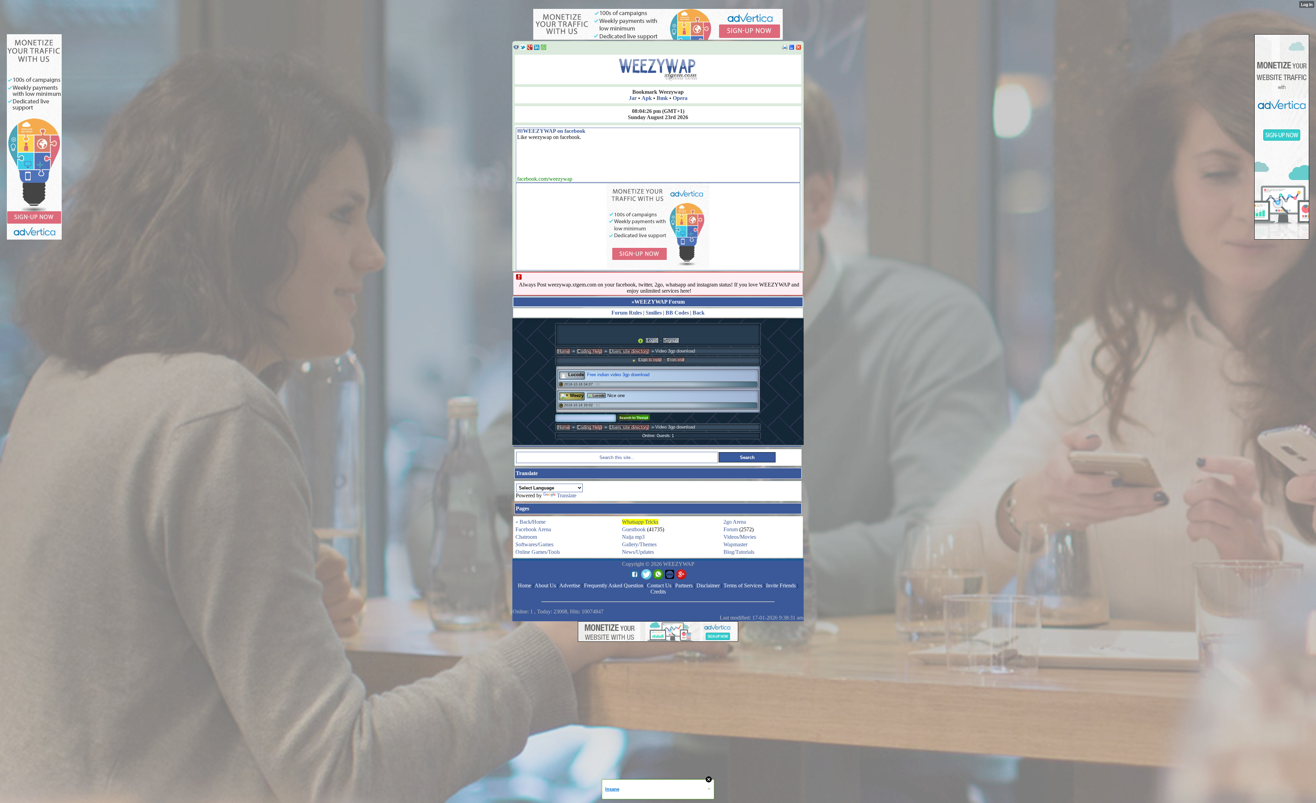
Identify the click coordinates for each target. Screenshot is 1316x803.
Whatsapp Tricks (640, 522)
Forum (730, 529)
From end (676, 360)
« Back (523, 522)
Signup (671, 340)
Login (652, 340)
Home (563, 351)
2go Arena (734, 522)
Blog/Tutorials (738, 552)
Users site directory (629, 351)
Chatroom (526, 537)
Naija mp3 (633, 537)
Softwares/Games (534, 544)
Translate (566, 495)
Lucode (576, 374)
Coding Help (589, 351)
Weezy (577, 395)
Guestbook (634, 529)
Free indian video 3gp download (618, 374)
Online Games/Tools (537, 552)
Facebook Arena (533, 529)
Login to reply (650, 360)
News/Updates (638, 552)
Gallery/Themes (639, 544)
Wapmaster (735, 544)
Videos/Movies (739, 537)
